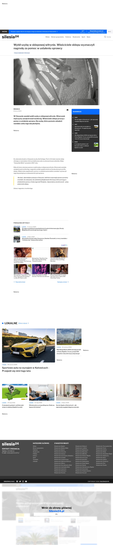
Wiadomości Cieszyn (59, 453)
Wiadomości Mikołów (81, 453)
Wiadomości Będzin (59, 446)
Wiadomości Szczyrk (81, 472)
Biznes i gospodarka (57, 37)
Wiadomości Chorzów (60, 452)
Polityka (35, 453)
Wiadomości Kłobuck (81, 446)
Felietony (68, 37)
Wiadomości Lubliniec (81, 448)
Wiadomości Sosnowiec (81, 469)
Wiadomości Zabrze (101, 459)
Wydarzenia (76, 37)
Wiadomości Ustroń (101, 450)
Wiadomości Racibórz (81, 459)
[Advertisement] (51, 16)
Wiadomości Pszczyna (81, 457)
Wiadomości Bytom (59, 450)
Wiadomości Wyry (101, 457)
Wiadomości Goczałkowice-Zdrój (63, 465)
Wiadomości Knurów (59, 472)
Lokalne (24, 226)
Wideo (47, 37)
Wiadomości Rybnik (80, 465)
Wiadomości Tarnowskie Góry (104, 446)
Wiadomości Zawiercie (102, 461)
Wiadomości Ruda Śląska (82, 463)
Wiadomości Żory (100, 463)
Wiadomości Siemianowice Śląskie (84, 467)
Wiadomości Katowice (60, 471)
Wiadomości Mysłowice (81, 450)
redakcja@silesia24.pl (13, 453)
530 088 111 (10, 451)
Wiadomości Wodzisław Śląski (104, 453)
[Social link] (17, 481)
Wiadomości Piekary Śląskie (82, 455)
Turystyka (35, 459)
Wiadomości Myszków (81, 452)
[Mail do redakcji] (67, 110)
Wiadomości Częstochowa (61, 459)
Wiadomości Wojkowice (102, 455)
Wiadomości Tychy (101, 448)
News (88, 37)
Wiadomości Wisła (101, 452)
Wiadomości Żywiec (101, 465)
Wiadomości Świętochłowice (83, 471)
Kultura (35, 455)
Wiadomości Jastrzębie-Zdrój (62, 467)
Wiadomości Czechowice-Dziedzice (63, 455)
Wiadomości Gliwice (59, 463)
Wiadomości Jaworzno (60, 469)
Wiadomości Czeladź (59, 457)
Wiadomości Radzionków (82, 461)
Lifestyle (35, 461)
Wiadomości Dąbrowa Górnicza (62, 461)
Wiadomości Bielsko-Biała (61, 448)
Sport (83, 37)
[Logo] (10, 38)
